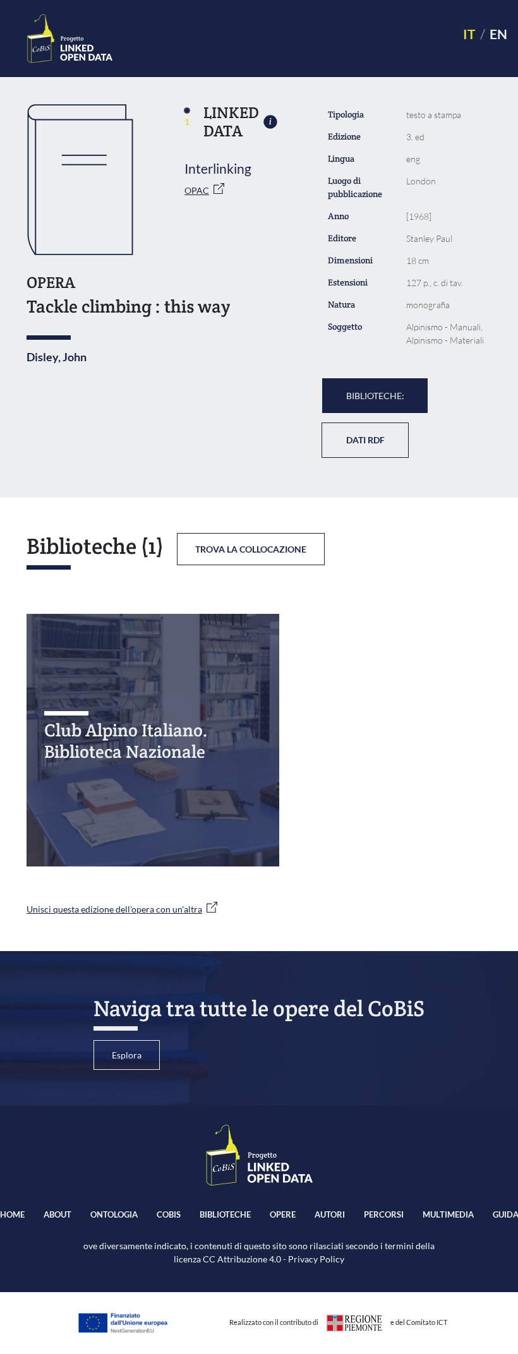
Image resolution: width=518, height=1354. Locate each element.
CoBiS (169, 1214)
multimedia (448, 1214)
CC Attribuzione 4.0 (242, 1259)
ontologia (114, 1214)
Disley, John (57, 357)
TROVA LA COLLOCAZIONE (250, 549)
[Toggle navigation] (282, 39)
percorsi (384, 1214)
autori (330, 1214)
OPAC (196, 190)
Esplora (127, 1055)
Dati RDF (365, 439)
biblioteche (225, 1214)
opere (283, 1214)
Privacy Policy (316, 1259)
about (57, 1214)
